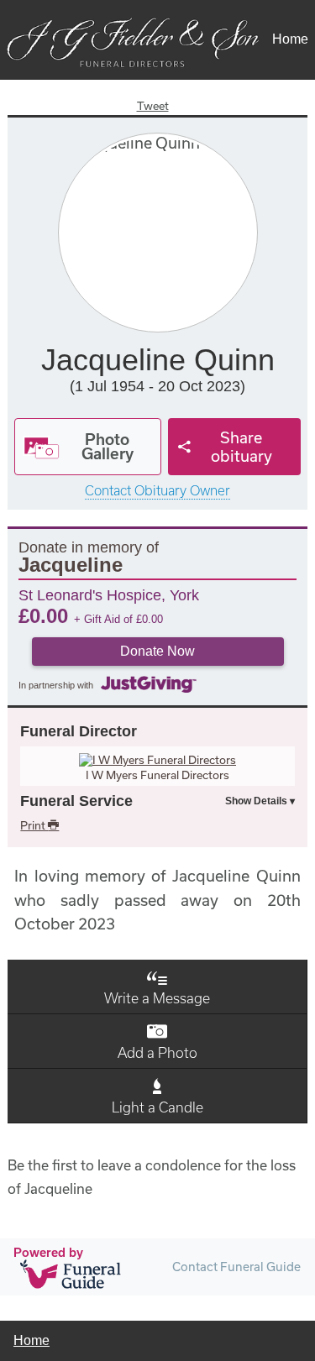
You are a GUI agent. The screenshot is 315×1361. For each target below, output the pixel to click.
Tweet (153, 106)
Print (34, 825)
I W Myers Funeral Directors (157, 775)
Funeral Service (76, 801)
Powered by (48, 1252)
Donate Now (157, 651)
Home (290, 39)
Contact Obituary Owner (157, 491)
